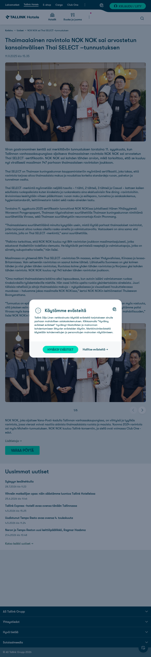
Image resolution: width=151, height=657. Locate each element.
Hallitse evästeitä (94, 349)
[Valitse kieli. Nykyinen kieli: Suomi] (114, 309)
